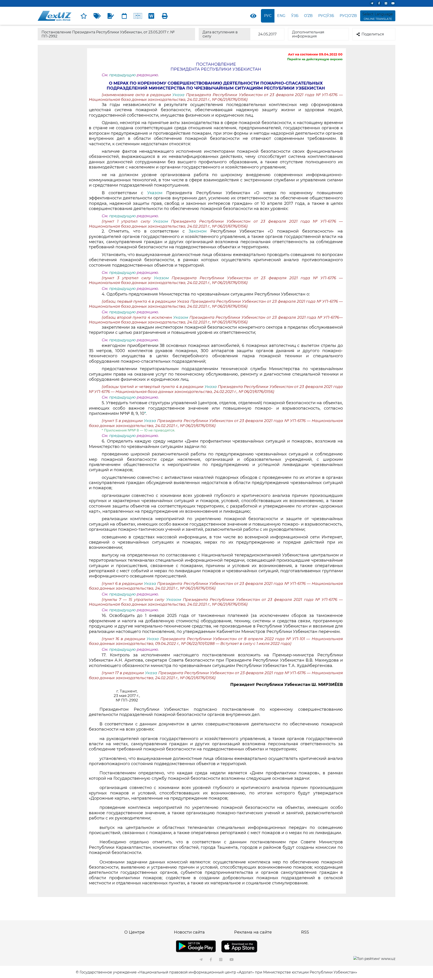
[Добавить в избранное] (83, 16)
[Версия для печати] (165, 16)
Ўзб (295, 16)
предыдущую (122, 75)
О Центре (134, 932)
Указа (179, 94)
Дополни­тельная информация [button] (308, 34)
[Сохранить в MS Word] (151, 16)
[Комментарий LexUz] (110, 16)
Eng (281, 16)
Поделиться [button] (373, 34)
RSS (305, 932)
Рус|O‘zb (348, 16)
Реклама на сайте (253, 932)
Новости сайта (189, 932)
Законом (198, 231)
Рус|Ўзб (326, 16)
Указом (154, 192)
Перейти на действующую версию (315, 59)
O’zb (308, 16)
